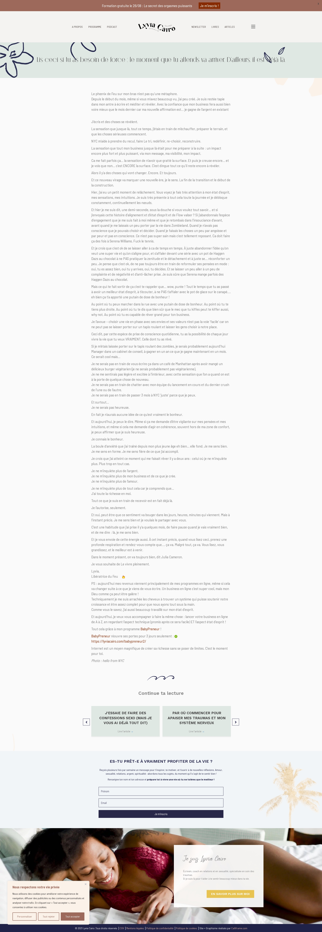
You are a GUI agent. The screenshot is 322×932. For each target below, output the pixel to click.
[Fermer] (85, 884)
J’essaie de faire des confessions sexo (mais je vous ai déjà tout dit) (125, 718)
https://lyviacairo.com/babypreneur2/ (118, 641)
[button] (86, 721)
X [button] (318, 3)
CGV (122, 928)
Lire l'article (125, 731)
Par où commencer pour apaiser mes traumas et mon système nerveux (197, 718)
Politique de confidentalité (159, 928)
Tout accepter (72, 916)
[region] (48, 903)
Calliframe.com (239, 928)
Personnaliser (24, 916)
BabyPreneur (150, 629)
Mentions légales (135, 928)
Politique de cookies (186, 928)
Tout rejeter (49, 916)
